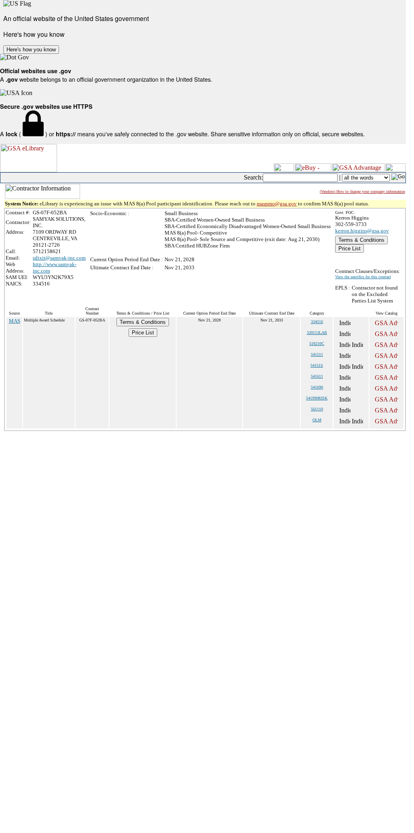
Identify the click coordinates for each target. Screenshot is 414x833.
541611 (317, 376)
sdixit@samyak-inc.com (59, 258)
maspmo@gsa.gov (277, 204)
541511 (317, 354)
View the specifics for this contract (363, 277)
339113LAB (317, 332)
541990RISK (316, 398)
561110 (317, 409)
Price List (349, 248)
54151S (316, 365)
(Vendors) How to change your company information (362, 191)
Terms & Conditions (361, 240)
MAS (14, 321)
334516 (317, 321)
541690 (317, 387)
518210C (316, 343)
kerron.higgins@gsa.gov (362, 231)
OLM (317, 420)
